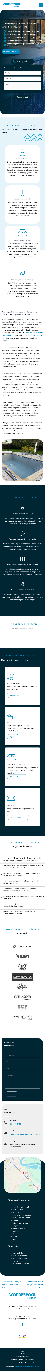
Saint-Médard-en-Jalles (21, 1207)
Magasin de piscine (20, 1258)
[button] (11, 51)
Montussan (17, 1212)
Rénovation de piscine (21, 1264)
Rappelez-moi (22, 97)
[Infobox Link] (22, 164)
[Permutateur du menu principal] (41, 5)
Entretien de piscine (20, 1256)
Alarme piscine (18, 1253)
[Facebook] (22, 1324)
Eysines (15, 1220)
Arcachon (16, 1239)
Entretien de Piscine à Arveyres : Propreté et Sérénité (35, 1282)
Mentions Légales (22, 1356)
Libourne (16, 1231)
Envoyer (12, 1094)
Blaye (15, 1234)
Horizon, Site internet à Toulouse (27, 1367)
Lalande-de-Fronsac (20, 1223)
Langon (15, 1226)
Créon (15, 1237)
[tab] (22, 859)
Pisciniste (16, 1261)
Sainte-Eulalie (18, 1210)
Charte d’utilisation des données (22, 1359)
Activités (22, 1354)
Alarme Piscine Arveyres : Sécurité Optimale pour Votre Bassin (12, 1282)
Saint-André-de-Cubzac (22, 1215)
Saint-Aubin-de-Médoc (21, 1218)
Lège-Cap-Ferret (19, 1228)
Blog (22, 1351)
